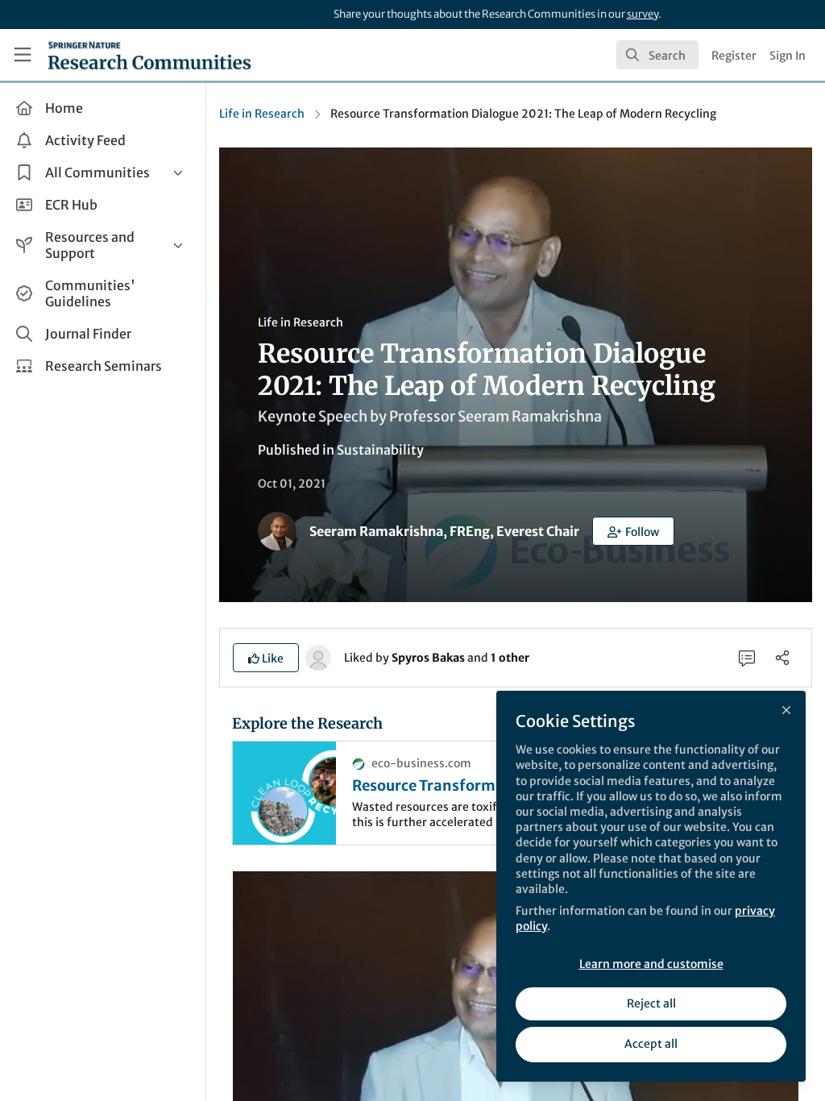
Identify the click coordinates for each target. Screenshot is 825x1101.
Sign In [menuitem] (787, 55)
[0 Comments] (747, 658)
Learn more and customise (651, 964)
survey (642, 14)
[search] (657, 54)
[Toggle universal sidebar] (22, 54)
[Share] (782, 658)
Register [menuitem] (734, 55)
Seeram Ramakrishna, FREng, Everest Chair (444, 531)
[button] (633, 531)
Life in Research (262, 113)
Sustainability (380, 450)
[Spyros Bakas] (318, 657)
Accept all (651, 1044)
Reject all (651, 1003)
